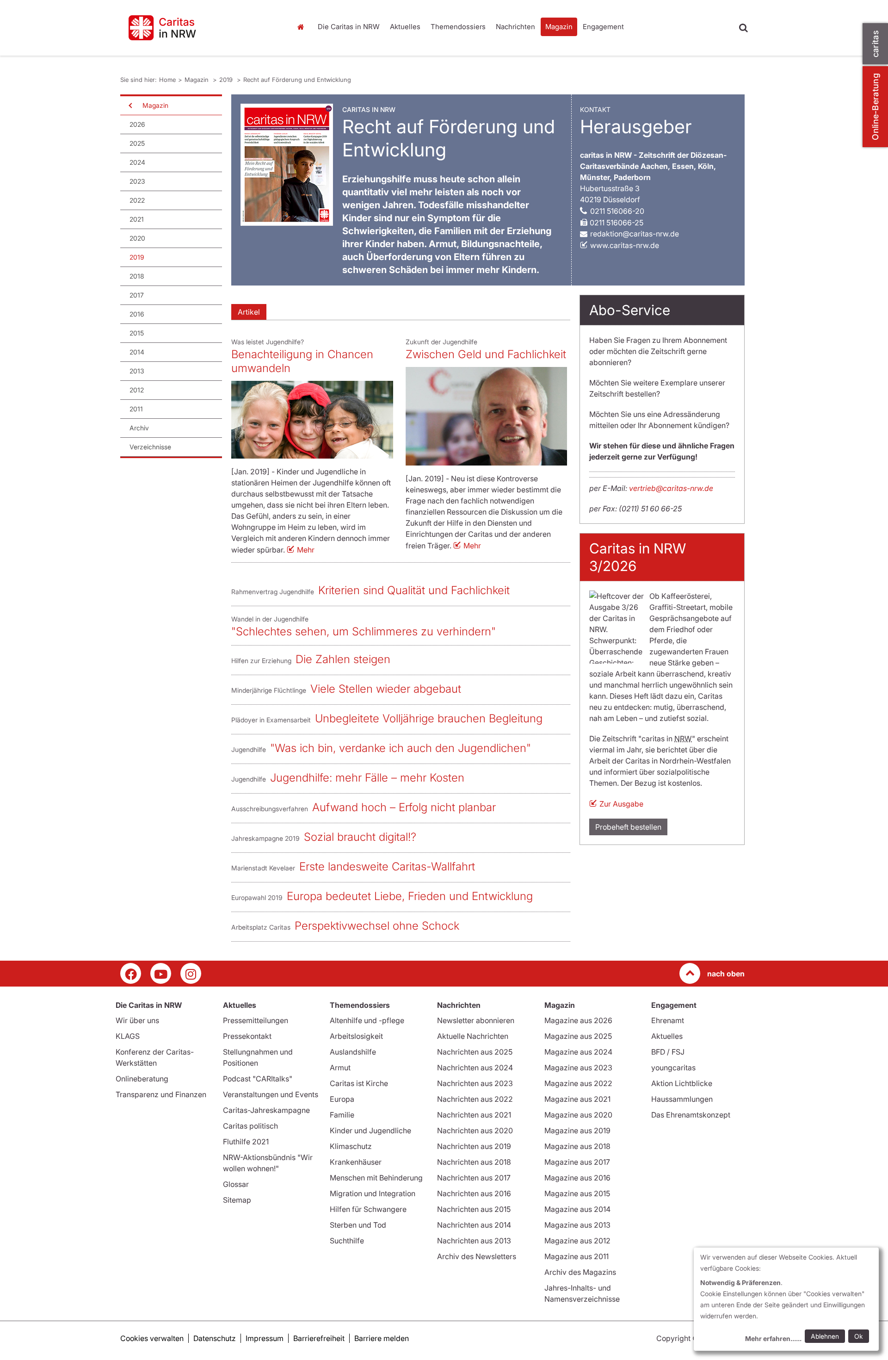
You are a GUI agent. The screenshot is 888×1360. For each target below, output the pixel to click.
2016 (137, 314)
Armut (340, 1067)
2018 (137, 276)
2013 (137, 371)
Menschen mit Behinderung (376, 1177)
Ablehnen (825, 1336)
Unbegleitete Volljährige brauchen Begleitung (429, 718)
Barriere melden (381, 1338)
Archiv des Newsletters (476, 1256)
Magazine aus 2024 (578, 1051)
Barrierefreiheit (319, 1338)
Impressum (265, 1338)
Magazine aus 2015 (577, 1193)
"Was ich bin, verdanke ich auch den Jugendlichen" (400, 748)
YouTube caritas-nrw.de (160, 973)
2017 (137, 295)
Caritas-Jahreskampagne (266, 1110)
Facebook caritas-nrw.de (130, 973)
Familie (342, 1114)
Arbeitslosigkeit (356, 1036)
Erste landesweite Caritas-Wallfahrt (387, 866)
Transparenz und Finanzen (161, 1094)
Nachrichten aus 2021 (474, 1114)
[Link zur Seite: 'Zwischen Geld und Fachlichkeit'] (486, 416)
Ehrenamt (667, 1020)
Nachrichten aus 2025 (474, 1051)
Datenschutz (214, 1338)
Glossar (236, 1184)
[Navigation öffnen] (129, 105)
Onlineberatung (142, 1078)
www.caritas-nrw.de (624, 245)
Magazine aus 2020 (578, 1114)
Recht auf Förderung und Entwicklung (297, 79)
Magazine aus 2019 (577, 1130)
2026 (137, 124)
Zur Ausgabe (621, 803)
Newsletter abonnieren (475, 1020)
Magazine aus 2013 (577, 1225)
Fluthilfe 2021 (246, 1141)
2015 (137, 333)
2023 (137, 181)
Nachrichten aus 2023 (475, 1083)
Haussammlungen (682, 1099)
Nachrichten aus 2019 (474, 1146)
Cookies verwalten (152, 1338)
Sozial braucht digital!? (360, 837)
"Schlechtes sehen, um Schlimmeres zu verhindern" (363, 631)
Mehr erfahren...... (773, 1338)
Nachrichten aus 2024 (475, 1067)
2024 (137, 162)
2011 (136, 409)
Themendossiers (458, 26)
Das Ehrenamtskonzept (690, 1114)
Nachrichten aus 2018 (474, 1162)
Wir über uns (137, 1020)
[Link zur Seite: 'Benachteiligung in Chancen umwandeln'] (312, 420)
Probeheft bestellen (628, 827)
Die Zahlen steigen (343, 659)
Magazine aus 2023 (578, 1067)
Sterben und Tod (358, 1225)
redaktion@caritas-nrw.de (634, 233)
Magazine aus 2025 (578, 1036)
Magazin (559, 26)
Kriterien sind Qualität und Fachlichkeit (414, 590)
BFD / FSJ (667, 1051)
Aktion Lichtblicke (681, 1083)
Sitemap (237, 1200)
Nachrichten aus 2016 (474, 1193)
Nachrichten (515, 26)
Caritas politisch (250, 1125)
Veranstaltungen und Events (270, 1094)
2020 (137, 238)
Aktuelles (405, 26)
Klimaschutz (351, 1146)
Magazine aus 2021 (577, 1099)
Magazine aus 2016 (577, 1177)
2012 (137, 390)
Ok (858, 1336)
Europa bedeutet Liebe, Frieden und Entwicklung (410, 896)
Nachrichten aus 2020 (475, 1130)
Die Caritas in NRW (349, 26)
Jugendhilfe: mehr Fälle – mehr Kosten (367, 777)
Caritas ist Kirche (359, 1083)
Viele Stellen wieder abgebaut (385, 689)
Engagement (603, 26)
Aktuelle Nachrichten (472, 1036)
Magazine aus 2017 (577, 1162)
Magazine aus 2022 (578, 1083)
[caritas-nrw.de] (199, 28)
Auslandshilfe (353, 1051)
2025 (137, 143)
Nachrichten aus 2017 (474, 1177)
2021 (137, 219)
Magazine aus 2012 (577, 1240)
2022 (137, 200)
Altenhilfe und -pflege (367, 1020)
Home (303, 26)
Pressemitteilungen (255, 1020)
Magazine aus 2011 (576, 1256)
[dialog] (786, 1299)
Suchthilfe (347, 1240)
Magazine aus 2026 (578, 1020)
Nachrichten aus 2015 (474, 1209)
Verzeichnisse (150, 447)
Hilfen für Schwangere (368, 1209)
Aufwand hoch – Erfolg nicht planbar (404, 807)
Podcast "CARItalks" (257, 1078)
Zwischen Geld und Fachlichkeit (486, 354)
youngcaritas (673, 1067)
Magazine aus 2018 (577, 1146)
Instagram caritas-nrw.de (190, 973)
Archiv (139, 428)
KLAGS (128, 1036)
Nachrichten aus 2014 (474, 1225)
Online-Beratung (875, 106)
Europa (342, 1099)
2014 (137, 352)
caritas (875, 43)
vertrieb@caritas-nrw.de (671, 488)
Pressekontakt (247, 1036)
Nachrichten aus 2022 (475, 1099)
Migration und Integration (372, 1193)
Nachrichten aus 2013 (474, 1240)
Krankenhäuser (356, 1162)
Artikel (249, 312)
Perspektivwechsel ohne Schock (377, 925)
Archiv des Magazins (580, 1272)
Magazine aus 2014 (577, 1209)
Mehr (305, 549)
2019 (226, 79)
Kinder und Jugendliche (370, 1130)
